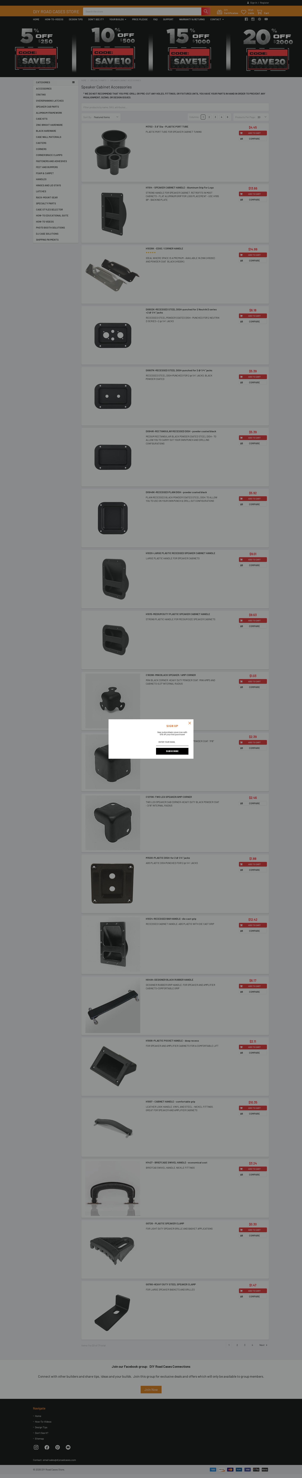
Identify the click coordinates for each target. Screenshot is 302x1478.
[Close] (189, 723)
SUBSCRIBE (172, 751)
